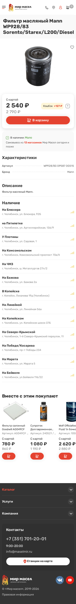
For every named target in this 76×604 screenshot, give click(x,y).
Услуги (7, 501)
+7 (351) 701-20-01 (26, 539)
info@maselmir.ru (19, 551)
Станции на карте (39, 561)
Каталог (8, 489)
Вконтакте (60, 580)
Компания (10, 513)
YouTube (70, 580)
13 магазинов (33, 142)
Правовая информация (18, 594)
